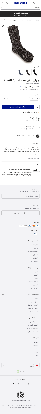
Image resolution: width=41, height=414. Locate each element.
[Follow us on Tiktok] (12, 384)
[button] (20, 43)
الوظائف (35, 258)
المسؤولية (35, 254)
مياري (36, 355)
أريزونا (36, 342)
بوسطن (35, 345)
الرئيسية (37, 20)
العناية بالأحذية (33, 281)
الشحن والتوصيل (32, 305)
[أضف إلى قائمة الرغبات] (37, 107)
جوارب (21, 20)
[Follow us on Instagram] (28, 384)
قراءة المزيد (36, 155)
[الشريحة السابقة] (6, 61)
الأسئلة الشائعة (33, 311)
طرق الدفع (34, 302)
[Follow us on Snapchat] (18, 384)
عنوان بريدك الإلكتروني (31, 196)
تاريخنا (36, 248)
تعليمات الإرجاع (33, 308)
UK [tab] (32, 99)
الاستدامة (35, 285)
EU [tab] (37, 99)
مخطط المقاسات (6, 99)
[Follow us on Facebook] (23, 384)
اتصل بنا (35, 298)
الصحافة (35, 261)
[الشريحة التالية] (3, 61)
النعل (36, 278)
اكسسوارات (28, 20)
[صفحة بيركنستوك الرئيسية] (20, 3)
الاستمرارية (34, 288)
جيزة (36, 352)
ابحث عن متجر (18, 213)
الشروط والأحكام (32, 328)
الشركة (35, 245)
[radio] (35, 72)
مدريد (36, 348)
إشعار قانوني (34, 322)
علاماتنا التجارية (33, 251)
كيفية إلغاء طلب (33, 332)
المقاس (35, 275)
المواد (36, 272)
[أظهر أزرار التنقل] (38, 3)
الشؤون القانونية (33, 325)
